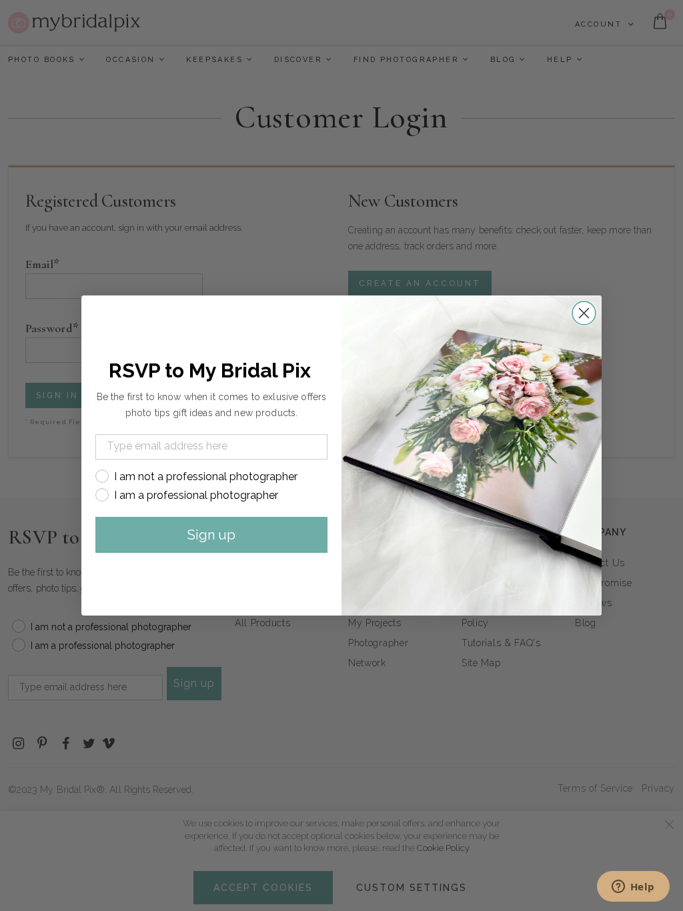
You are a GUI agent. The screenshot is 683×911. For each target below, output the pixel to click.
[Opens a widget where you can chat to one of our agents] (633, 887)
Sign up (211, 535)
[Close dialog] (584, 313)
